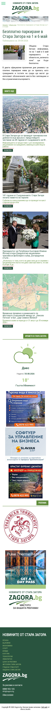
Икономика (7, 646)
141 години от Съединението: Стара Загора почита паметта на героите (23, 196)
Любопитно (7, 659)
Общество (12, 25)
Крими (5, 651)
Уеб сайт (44, 707)
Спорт (5, 648)
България (6, 643)
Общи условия (8, 695)
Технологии (8, 656)
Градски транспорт (11, 667)
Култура (6, 654)
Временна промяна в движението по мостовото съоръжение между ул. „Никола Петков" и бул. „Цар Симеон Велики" (23, 315)
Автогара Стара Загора (12, 664)
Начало (5, 25)
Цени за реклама (10, 662)
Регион (5, 640)
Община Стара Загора (11, 670)
